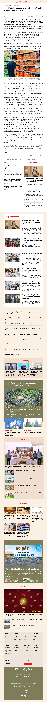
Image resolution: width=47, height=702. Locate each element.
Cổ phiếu (26, 636)
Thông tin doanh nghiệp (8, 654)
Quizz (29, 386)
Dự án (34, 636)
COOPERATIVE (27, 645)
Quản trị (7, 651)
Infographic (7, 326)
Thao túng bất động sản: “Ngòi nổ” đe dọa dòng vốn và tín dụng (9, 517)
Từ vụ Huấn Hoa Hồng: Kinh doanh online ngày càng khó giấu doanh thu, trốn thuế (34, 205)
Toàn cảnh (35, 638)
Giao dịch (26, 638)
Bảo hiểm (7, 354)
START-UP (35, 645)
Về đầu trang (28, 664)
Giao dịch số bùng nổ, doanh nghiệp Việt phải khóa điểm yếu (10, 533)
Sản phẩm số (17, 648)
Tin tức (34, 635)
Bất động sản (7, 332)
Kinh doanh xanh (27, 650)
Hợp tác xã (26, 647)
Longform (19, 386)
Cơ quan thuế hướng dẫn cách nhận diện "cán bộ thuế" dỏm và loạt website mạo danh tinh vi (37, 518)
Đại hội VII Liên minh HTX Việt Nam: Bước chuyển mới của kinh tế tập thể (27, 619)
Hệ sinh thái (35, 650)
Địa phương (7, 638)
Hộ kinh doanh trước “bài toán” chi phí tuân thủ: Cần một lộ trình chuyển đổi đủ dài (34, 186)
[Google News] (30, 16)
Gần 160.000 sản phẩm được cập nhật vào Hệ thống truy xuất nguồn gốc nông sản (13, 174)
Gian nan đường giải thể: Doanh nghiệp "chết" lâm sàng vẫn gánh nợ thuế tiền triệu (34, 196)
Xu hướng (16, 647)
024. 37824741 (30, 658)
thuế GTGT (21, 159)
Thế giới (6, 636)
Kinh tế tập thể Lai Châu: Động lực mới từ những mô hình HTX (28, 492)
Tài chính (6, 5)
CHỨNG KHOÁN (27, 633)
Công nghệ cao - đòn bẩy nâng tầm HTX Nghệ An (25, 485)
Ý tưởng (35, 648)
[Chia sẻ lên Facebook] (36, 16)
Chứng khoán (7, 310)
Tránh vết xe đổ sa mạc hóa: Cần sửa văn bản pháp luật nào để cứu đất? (21, 334)
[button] (41, 579)
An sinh (25, 651)
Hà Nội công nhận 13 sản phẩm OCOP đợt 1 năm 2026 (26, 470)
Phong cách (7, 663)
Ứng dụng (16, 650)
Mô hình (25, 648)
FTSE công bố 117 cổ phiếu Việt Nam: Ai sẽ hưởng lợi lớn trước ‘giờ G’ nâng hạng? (23, 323)
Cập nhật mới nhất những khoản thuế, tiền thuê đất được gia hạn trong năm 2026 (13, 434)
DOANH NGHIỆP (8, 645)
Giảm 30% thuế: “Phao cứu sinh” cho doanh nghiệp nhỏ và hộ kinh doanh (34, 190)
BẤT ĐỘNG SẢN (36, 633)
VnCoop (24, 440)
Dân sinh (7, 660)
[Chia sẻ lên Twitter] (38, 16)
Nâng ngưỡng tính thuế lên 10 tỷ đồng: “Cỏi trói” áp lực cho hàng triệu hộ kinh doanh (34, 180)
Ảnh (13, 383)
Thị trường (7, 647)
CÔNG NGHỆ (16, 645)
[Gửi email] (40, 16)
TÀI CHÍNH (16, 633)
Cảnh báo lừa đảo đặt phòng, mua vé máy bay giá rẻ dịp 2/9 (13, 187)
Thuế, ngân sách (13, 5)
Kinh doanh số (15, 354)
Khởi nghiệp (36, 647)
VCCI (38, 159)
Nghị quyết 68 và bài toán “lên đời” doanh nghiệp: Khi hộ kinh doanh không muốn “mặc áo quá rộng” (13, 180)
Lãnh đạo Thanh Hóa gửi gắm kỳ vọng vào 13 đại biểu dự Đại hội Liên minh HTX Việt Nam (13, 167)
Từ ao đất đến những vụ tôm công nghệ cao (24, 478)
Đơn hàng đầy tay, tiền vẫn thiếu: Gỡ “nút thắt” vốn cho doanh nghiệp (23, 517)
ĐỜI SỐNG (7, 658)
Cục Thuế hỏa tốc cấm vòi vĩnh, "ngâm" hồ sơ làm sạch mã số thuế (34, 200)
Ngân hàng (16, 635)
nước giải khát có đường (12, 159)
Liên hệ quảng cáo (28, 660)
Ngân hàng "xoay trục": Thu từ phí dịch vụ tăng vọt (22, 625)
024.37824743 (24, 692)
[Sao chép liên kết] (42, 16)
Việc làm (7, 662)
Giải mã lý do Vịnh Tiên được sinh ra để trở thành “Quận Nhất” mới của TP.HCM (22, 349)
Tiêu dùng (7, 648)
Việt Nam (6, 635)
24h (25, 635)
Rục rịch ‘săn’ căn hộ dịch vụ (11, 345)
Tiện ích (35, 639)
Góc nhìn (26, 639)
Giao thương (8, 650)
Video (20, 383)
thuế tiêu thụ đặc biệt (30, 159)
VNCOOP (16, 658)
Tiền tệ (15, 636)
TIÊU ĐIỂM (7, 633)
